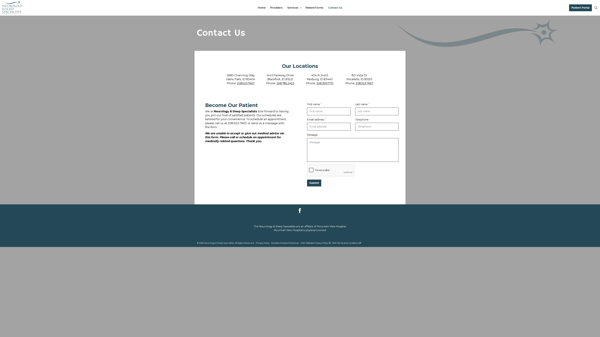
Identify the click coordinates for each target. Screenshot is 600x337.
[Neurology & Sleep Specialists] (12, 8)
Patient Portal (580, 7)
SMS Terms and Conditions (345, 243)
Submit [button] (314, 182)
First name (314, 104)
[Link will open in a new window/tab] (300, 211)
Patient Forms (314, 7)
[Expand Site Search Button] (596, 8)
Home (262, 7)
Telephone (362, 119)
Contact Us (335, 7)
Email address (316, 119)
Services (292, 7)
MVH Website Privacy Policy (314, 243)
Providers (276, 7)
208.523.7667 (246, 83)
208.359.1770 (324, 83)
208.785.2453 (285, 83)
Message (312, 134)
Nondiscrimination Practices (285, 243)
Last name (362, 104)
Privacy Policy (263, 243)
